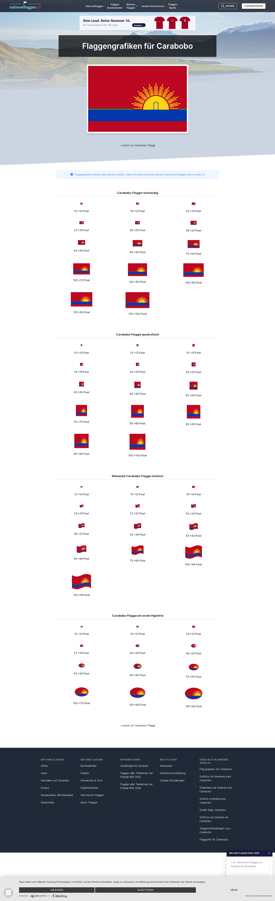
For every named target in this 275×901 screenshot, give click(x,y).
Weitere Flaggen (130, 6)
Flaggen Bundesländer (114, 6)
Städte (85, 773)
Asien (44, 773)
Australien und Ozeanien (55, 780)
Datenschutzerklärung (263, 896)
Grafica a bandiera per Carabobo (213, 800)
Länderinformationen (152, 6)
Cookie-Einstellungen (172, 780)
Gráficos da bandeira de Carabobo (214, 819)
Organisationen (89, 787)
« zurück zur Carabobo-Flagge (137, 145)
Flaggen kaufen (253, 6)
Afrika (44, 765)
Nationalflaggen (94, 6)
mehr (234, 889)
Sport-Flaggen (89, 802)
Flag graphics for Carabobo (216, 769)
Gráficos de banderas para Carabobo (215, 778)
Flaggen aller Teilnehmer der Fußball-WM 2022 (136, 774)
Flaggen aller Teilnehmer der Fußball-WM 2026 (136, 786)
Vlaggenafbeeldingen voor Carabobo (215, 830)
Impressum (166, 765)
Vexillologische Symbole (134, 765)
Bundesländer (88, 765)
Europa (45, 787)
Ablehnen (57, 889)
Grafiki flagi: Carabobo (213, 809)
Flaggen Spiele (172, 6)
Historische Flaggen (92, 795)
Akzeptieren (146, 889)
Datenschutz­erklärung (173, 773)
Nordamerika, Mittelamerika (57, 795)
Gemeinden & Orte (91, 780)
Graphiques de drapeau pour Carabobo (216, 789)
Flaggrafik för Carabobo (214, 839)
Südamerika (47, 802)
